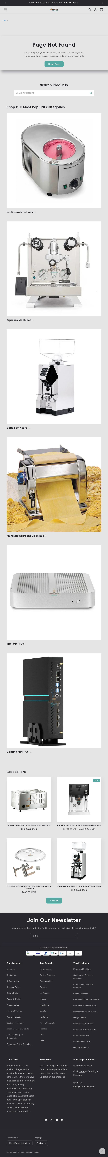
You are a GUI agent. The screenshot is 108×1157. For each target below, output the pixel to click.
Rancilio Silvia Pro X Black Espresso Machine (79, 825)
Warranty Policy (14, 999)
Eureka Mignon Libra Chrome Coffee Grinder (79, 886)
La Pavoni (44, 993)
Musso (43, 999)
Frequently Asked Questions (19, 1044)
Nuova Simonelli (47, 1023)
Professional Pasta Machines (25, 535)
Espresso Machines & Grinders (83, 986)
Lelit (42, 1041)
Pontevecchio (46, 981)
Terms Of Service (14, 1011)
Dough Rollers (79, 1018)
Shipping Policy (13, 987)
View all (54, 900)
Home (4, 20)
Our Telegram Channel (56, 1065)
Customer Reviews (15, 1023)
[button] (5, 10)
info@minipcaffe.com (83, 1086)
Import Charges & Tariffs (18, 1029)
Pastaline (44, 1017)
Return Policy (13, 993)
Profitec (43, 1029)
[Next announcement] (103, 3)
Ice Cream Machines (20, 212)
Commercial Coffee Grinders (86, 1000)
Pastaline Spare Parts (83, 1023)
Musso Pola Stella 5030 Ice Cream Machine (29, 825)
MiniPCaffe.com (18, 1152)
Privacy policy (13, 1005)
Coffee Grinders (17, 427)
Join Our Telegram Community (15, 1036)
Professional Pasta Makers (85, 1012)
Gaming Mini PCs (18, 751)
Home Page (54, 64)
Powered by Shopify (31, 1152)
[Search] (91, 93)
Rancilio (43, 987)
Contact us (11, 975)
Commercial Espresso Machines (83, 976)
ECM (42, 1035)
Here (82, 1071)
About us (11, 969)
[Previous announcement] (5, 3)
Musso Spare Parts (82, 1035)
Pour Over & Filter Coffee (84, 1006)
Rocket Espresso (47, 975)
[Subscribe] (75, 936)
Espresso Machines (19, 319)
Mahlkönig (44, 1005)
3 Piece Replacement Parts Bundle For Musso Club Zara (29, 887)
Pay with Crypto (14, 1017)
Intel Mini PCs (15, 643)
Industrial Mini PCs (81, 1041)
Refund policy (13, 981)
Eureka (43, 1011)
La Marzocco (46, 969)
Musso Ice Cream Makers (85, 1029)
